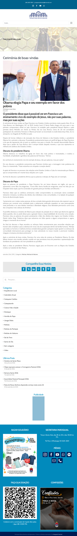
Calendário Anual (10, 295)
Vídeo (6, 350)
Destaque (7, 312)
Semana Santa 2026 (11, 373)
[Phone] (60, 460)
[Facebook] (51, 454)
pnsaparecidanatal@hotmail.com (43, 2)
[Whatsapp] (63, 454)
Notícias (24, 254)
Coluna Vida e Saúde (11, 308)
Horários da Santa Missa (12, 361)
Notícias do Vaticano (32, 254)
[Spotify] (69, 454)
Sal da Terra (8, 337)
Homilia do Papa (9, 316)
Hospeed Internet (57, 534)
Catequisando (9, 303)
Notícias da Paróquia (11, 329)
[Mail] (54, 460)
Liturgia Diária (8, 320)
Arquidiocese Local (10, 291)
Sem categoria (9, 346)
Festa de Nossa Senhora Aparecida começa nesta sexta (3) (24, 385)
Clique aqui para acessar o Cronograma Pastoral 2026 (22, 367)
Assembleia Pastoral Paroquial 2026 (16, 379)
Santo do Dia (8, 342)
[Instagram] (45, 454)
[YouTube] (57, 454)
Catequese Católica (10, 299)
